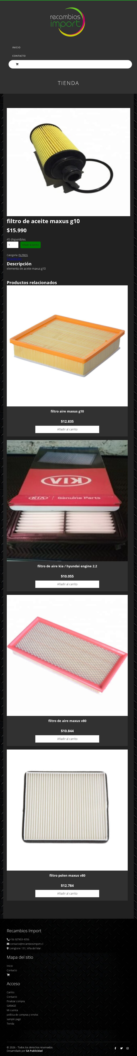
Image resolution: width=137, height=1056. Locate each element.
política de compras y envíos (22, 1014)
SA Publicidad (34, 1050)
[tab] (68, 259)
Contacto (19, 55)
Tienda (10, 1023)
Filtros (23, 255)
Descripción (14, 259)
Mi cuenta (12, 1010)
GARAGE (11, 1005)
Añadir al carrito (30, 244)
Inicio (16, 47)
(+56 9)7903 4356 (19, 939)
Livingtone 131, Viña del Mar (25, 948)
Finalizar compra (16, 1001)
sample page (14, 1019)
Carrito (10, 992)
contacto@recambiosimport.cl (26, 944)
